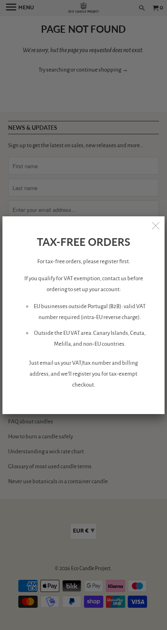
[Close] (156, 225)
